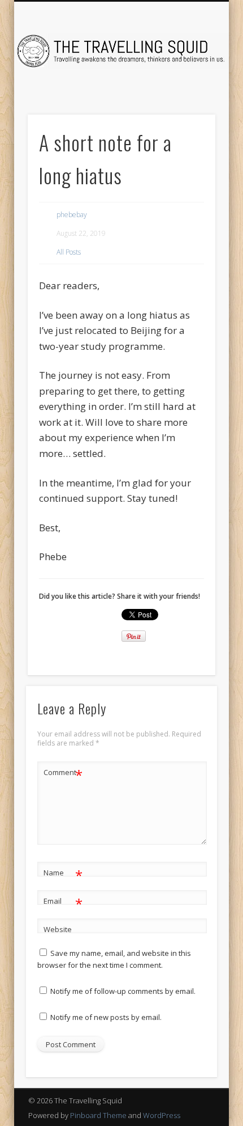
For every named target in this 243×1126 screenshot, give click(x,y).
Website (58, 929)
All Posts (69, 252)
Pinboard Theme (98, 1115)
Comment (63, 773)
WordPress (161, 1115)
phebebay (72, 214)
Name (63, 874)
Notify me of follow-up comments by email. (123, 991)
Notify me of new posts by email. (106, 1017)
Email (63, 902)
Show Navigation (187, 101)
